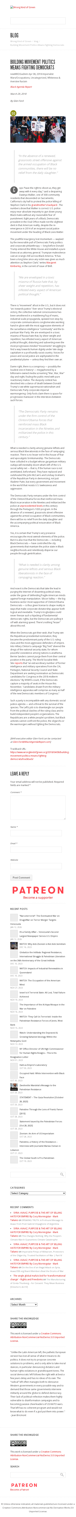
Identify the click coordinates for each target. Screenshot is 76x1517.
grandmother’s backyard (44, 205)
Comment (15, 792)
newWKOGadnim (19, 74)
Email (13, 843)
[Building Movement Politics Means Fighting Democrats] (38, 129)
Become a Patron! (19, 1489)
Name (14, 826)
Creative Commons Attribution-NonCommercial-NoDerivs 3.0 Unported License (37, 1337)
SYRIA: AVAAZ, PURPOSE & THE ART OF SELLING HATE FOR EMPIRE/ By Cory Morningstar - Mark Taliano (36, 1216)
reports (19, 663)
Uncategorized (38, 77)
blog (36, 41)
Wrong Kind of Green (20, 41)
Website (14, 859)
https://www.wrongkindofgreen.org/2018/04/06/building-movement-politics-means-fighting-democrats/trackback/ (39, 755)
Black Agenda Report (21, 86)
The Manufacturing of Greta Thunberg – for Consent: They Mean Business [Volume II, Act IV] (37, 1283)
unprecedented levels (31, 505)
